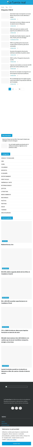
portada (3, 203)
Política (3, 200)
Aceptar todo (16, 443)
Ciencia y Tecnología (7, 158)
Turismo (3, 209)
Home (2, 7)
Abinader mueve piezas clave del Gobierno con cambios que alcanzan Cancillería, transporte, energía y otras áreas (15, 340)
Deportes (4, 170)
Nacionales (4, 197)
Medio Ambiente (6, 194)
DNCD (10, 7)
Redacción (13, 19)
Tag (6, 7)
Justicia (3, 188)
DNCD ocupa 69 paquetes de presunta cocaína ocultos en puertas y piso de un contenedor (19, 44)
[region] (16, 437)
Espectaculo (5, 179)
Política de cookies (11, 439)
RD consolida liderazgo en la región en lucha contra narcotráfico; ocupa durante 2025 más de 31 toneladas (20, 80)
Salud (3, 206)
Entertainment (6, 176)
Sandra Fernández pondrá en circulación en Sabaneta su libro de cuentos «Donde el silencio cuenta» (15, 371)
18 (19, 89)
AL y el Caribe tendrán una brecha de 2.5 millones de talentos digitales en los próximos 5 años (19, 146)
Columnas (4, 167)
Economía (4, 173)
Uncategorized (6, 212)
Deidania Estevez (15, 39)
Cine (2, 161)
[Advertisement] (16, 113)
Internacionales (6, 185)
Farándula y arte (6, 182)
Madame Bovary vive (7, 244)
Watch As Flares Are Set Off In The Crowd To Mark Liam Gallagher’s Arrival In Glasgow (15, 140)
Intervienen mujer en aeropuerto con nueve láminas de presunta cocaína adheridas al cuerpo (20, 15)
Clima (3, 164)
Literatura (4, 191)
